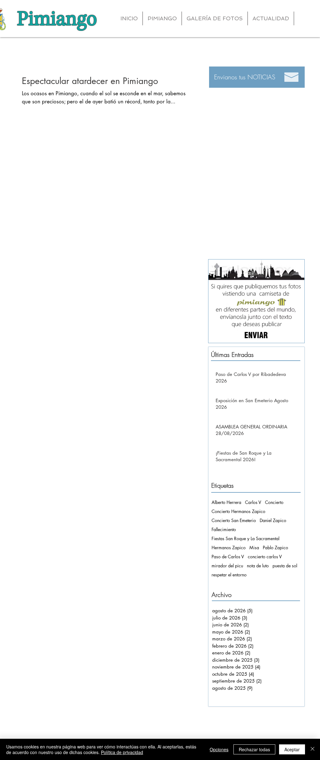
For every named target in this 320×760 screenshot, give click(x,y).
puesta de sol (284, 565)
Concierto (274, 502)
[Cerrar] (312, 749)
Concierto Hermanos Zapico (238, 511)
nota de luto (258, 565)
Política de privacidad (122, 752)
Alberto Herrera (226, 502)
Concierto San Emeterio (234, 520)
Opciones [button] (219, 749)
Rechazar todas (254, 749)
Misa (254, 547)
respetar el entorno (229, 574)
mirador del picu (227, 565)
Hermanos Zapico (229, 547)
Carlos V (253, 502)
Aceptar (292, 749)
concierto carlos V (265, 556)
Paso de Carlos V (228, 556)
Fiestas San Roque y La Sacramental (245, 538)
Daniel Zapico (273, 520)
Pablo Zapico (275, 547)
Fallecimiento (224, 529)
